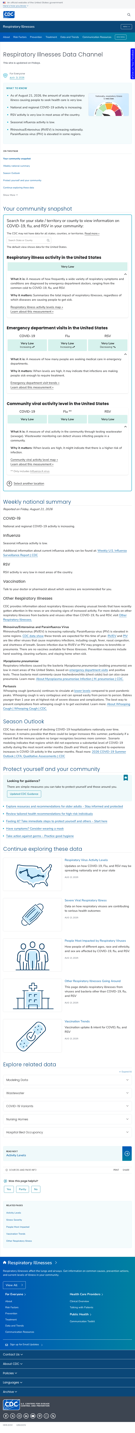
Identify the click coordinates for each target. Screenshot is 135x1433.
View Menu (120, 37)
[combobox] (29, 240)
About (6, 37)
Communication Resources (96, 37)
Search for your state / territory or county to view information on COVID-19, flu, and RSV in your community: (63, 223)
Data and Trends (69, 37)
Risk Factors (20, 37)
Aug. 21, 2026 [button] (17, 77)
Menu (125, 27)
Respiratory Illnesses (19, 26)
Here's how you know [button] (15, 5)
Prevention (36, 37)
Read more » (92, 233)
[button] (48, 240)
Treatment (51, 37)
